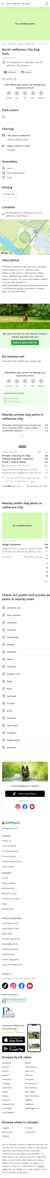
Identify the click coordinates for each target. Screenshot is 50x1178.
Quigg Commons (11, 544)
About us (6, 841)
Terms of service (10, 851)
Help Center (8, 866)
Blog (4, 903)
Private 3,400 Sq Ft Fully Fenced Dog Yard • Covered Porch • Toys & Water (17, 458)
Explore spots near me (25, 342)
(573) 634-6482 (14, 401)
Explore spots (9, 883)
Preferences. (23, 1172)
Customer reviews (11, 898)
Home (5, 878)
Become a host (9, 893)
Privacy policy (9, 856)
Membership (8, 888)
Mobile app (7, 909)
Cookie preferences (11, 861)
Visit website (12, 398)
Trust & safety (9, 846)
